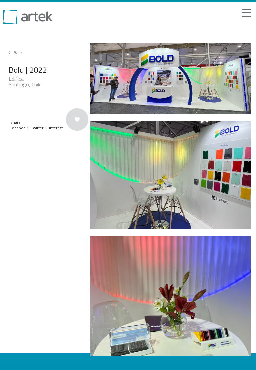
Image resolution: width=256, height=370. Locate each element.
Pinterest (55, 128)
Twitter (37, 128)
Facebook (19, 128)
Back (18, 52)
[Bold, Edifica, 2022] (170, 78)
